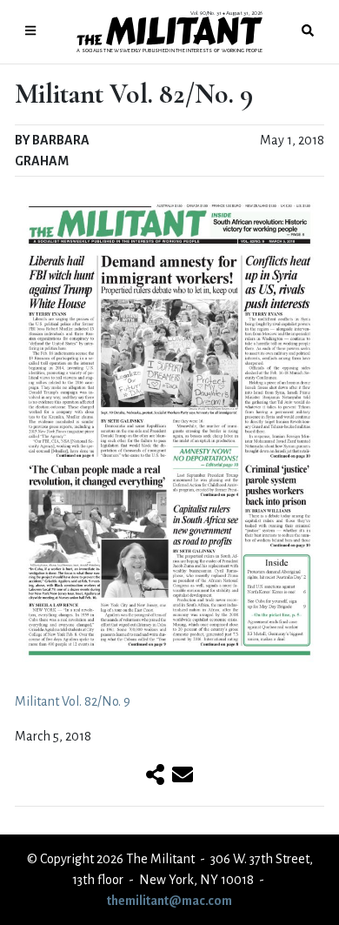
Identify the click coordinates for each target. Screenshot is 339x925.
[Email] (182, 776)
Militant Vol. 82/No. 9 (72, 701)
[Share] (155, 776)
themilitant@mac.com (169, 901)
